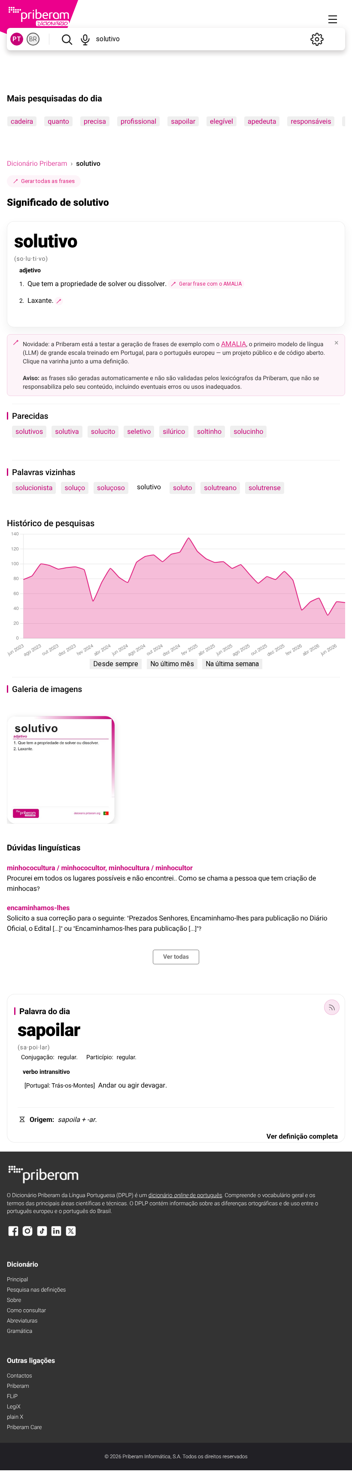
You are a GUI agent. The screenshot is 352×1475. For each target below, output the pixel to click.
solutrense (265, 488)
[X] (70, 1235)
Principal (17, 1280)
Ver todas (176, 957)
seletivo (139, 431)
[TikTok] (42, 1235)
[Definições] (316, 39)
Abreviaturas (22, 1321)
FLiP (12, 1396)
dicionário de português (185, 1195)
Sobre (14, 1300)
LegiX (14, 1407)
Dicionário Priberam (37, 163)
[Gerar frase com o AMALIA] (59, 301)
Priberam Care (24, 1427)
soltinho (209, 431)
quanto (58, 121)
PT (16, 39)
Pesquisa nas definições (36, 1290)
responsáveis (311, 121)
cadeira (22, 121)
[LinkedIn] (56, 1235)
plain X (15, 1417)
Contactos (19, 1376)
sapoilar (183, 121)
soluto (182, 488)
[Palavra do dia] (332, 1007)
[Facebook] (13, 1235)
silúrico (174, 431)
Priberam (18, 1386)
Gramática (19, 1331)
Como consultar (26, 1310)
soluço (74, 488)
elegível (221, 121)
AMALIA (233, 344)
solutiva (67, 431)
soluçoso (111, 488)
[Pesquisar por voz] (85, 39)
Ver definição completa (302, 1136)
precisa (95, 121)
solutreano (220, 488)
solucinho (248, 431)
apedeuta (262, 121)
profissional (138, 121)
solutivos (29, 431)
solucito (103, 431)
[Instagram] (27, 1235)
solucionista (33, 488)
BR (33, 39)
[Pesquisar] (67, 39)
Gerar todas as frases (48, 181)
